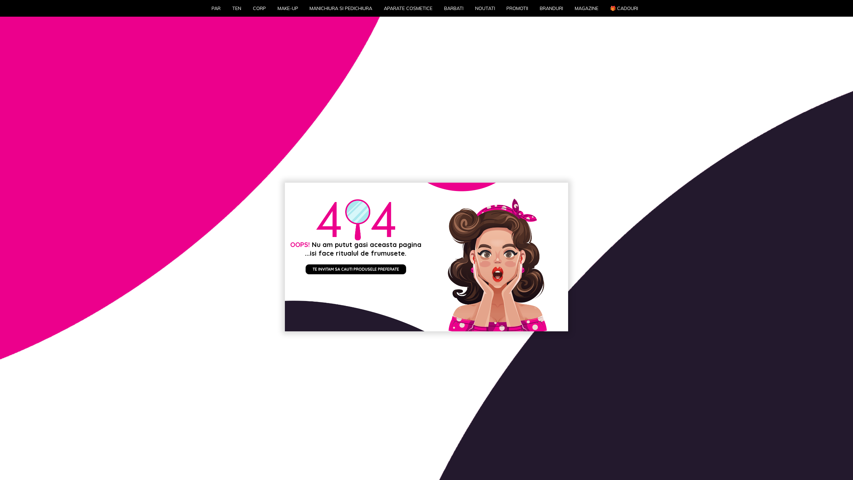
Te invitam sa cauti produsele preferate (356, 269)
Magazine (586, 8)
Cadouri (624, 8)
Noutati (485, 8)
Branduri (551, 8)
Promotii (517, 8)
